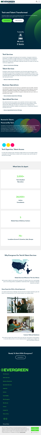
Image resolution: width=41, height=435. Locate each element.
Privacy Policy (22, 432)
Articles (4, 392)
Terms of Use (6, 413)
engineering (32, 127)
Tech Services (7, 20)
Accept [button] (35, 430)
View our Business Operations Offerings (13, 96)
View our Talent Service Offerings (11, 79)
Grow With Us (20, 357)
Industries (5, 388)
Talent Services (18, 20)
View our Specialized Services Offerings (13, 110)
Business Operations (7, 381)
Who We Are (5, 402)
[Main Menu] (39, 1)
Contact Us (5, 410)
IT (21, 127)
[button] (35, 432)
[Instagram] (4, 420)
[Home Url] (8, 2)
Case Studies (6, 395)
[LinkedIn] (6, 420)
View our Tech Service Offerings (11, 65)
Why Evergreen (6, 399)
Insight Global (25, 125)
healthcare (24, 127)
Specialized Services (7, 384)
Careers (4, 406)
